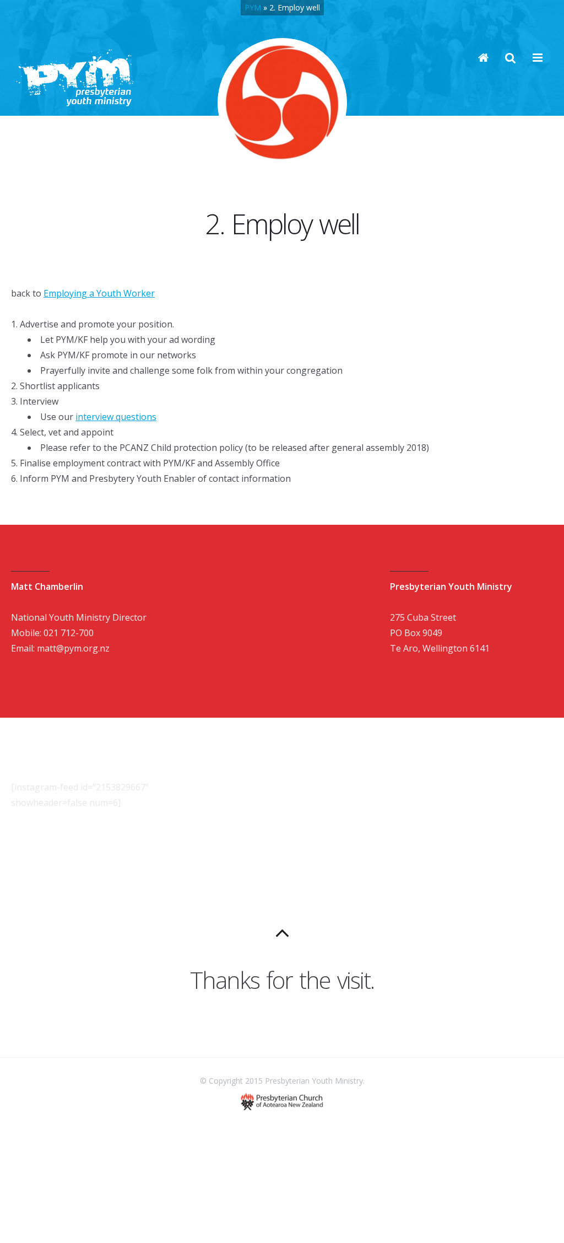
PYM (253, 7)
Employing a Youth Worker (99, 293)
